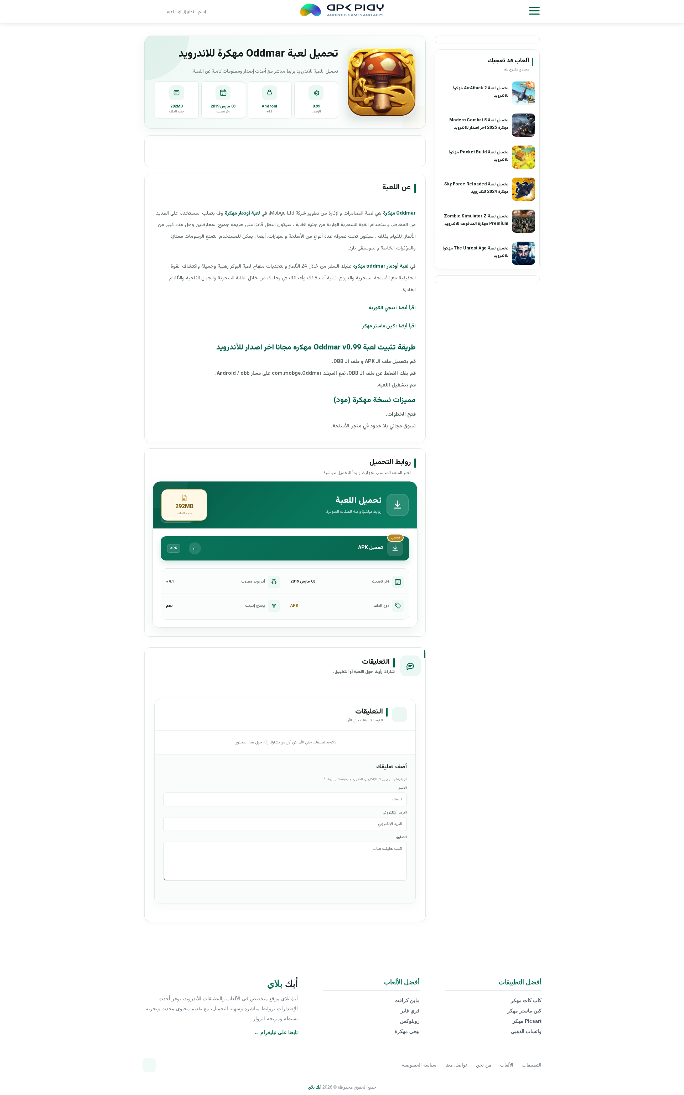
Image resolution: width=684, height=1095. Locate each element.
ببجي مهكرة (407, 1031)
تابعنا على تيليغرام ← (276, 1032)
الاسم (402, 788)
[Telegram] (149, 1065)
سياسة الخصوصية (419, 1065)
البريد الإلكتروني (395, 812)
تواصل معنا (456, 1065)
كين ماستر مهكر (378, 326)
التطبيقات (532, 1065)
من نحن (483, 1065)
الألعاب (506, 1065)
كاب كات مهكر (526, 1000)
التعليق (401, 837)
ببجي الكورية (382, 308)
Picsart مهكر (527, 1021)
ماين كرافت (407, 1000)
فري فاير (410, 1011)
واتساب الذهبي (526, 1031)
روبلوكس (410, 1021)
